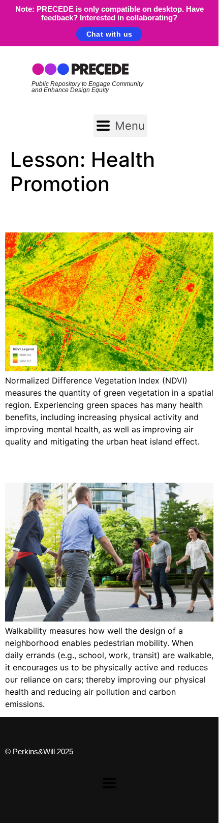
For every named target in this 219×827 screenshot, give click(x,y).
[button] (120, 125)
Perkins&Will (34, 751)
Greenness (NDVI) (74, 214)
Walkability (47, 464)
